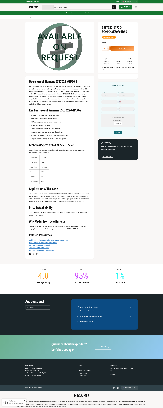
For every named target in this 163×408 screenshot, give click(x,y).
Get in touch (102, 347)
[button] (26, 7)
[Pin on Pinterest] (36, 254)
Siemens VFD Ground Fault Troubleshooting (41, 250)
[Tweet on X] (33, 254)
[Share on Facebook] (30, 254)
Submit (118, 132)
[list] (81, 276)
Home (28, 17)
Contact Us (113, 374)
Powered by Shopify (38, 387)
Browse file (118, 123)
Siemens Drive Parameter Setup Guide (40, 245)
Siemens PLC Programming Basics (39, 247)
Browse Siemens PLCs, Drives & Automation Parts (43, 242)
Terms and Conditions (85, 371)
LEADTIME (31, 387)
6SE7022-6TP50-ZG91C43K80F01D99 (40, 17)
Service (79, 13)
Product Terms (83, 376)
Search (117, 1)
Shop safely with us (107, 157)
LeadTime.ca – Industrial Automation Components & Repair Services (48, 240)
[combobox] (85, 7)
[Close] (24, 400)
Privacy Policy (83, 373)
